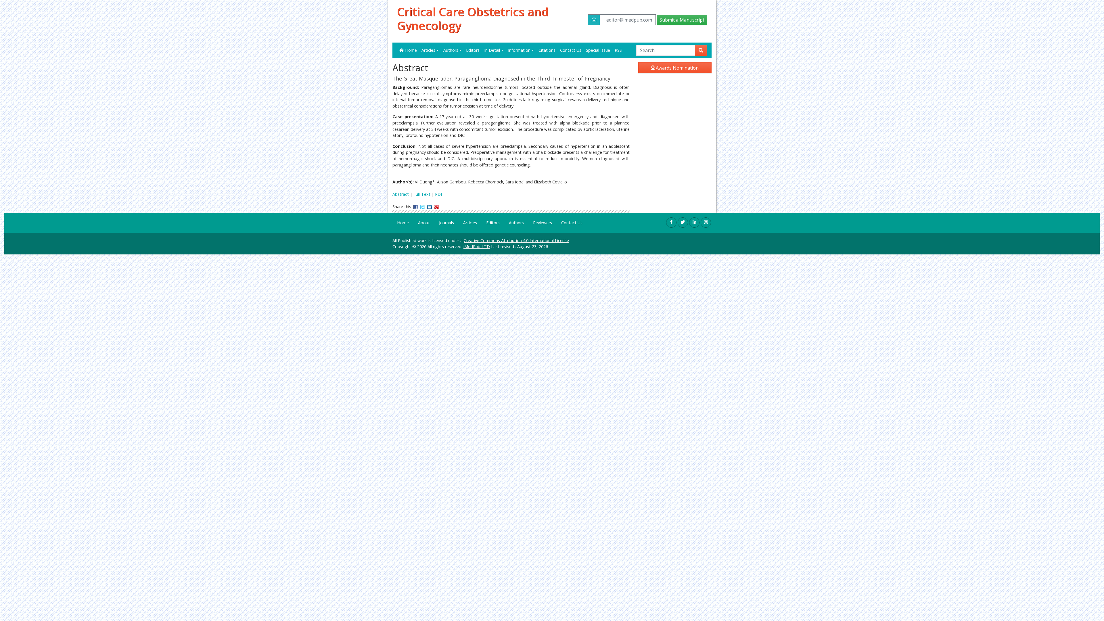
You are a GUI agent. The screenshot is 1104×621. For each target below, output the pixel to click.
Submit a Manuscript (682, 20)
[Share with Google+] (436, 206)
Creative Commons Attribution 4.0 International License (516, 240)
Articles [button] (428, 50)
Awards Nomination (677, 68)
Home (410, 50)
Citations (546, 50)
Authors (516, 222)
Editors (473, 50)
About (424, 222)
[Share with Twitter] (422, 206)
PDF (439, 194)
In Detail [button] (492, 50)
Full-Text (421, 194)
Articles (470, 222)
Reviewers (542, 222)
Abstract (400, 194)
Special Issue (598, 50)
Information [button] (519, 50)
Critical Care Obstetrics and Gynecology (473, 18)
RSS (618, 50)
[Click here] (671, 222)
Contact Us (570, 50)
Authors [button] (450, 50)
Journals (446, 222)
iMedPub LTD (476, 246)
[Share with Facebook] (415, 206)
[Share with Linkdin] (429, 206)
